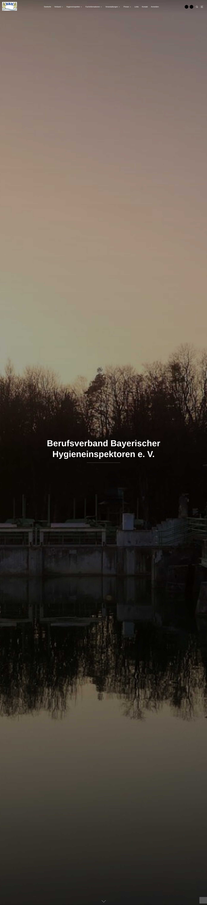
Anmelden (155, 7)
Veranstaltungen (111, 7)
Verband (57, 7)
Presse (126, 7)
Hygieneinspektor (73, 7)
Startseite (47, 7)
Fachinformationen (92, 7)
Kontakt (145, 7)
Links (137, 7)
